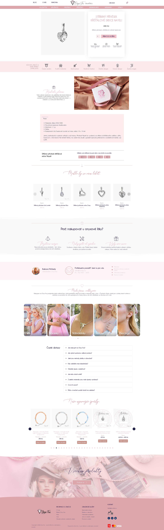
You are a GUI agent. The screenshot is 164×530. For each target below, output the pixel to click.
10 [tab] (90, 338)
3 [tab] (76, 338)
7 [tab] (84, 338)
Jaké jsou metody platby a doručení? (80, 358)
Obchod (112, 3)
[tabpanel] (35, 320)
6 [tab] (82, 338)
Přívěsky (80, 7)
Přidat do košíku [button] (41, 442)
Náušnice (55, 7)
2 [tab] (74, 338)
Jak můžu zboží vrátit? (75, 374)
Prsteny (67, 7)
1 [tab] (72, 338)
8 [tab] (86, 338)
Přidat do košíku (109, 36)
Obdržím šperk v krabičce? (76, 369)
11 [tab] (92, 338)
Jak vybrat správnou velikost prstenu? (80, 353)
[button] (82, 157)
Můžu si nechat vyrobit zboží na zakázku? (81, 390)
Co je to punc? (73, 385)
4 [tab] (78, 338)
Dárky (120, 7)
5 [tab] (80, 338)
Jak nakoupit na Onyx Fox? (76, 348)
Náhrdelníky (94, 7)
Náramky (108, 7)
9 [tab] (88, 338)
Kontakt (110, 504)
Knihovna (54, 2)
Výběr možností (82, 440)
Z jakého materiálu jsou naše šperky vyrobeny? (83, 379)
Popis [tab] (45, 118)
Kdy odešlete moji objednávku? (78, 363)
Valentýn (43, 7)
